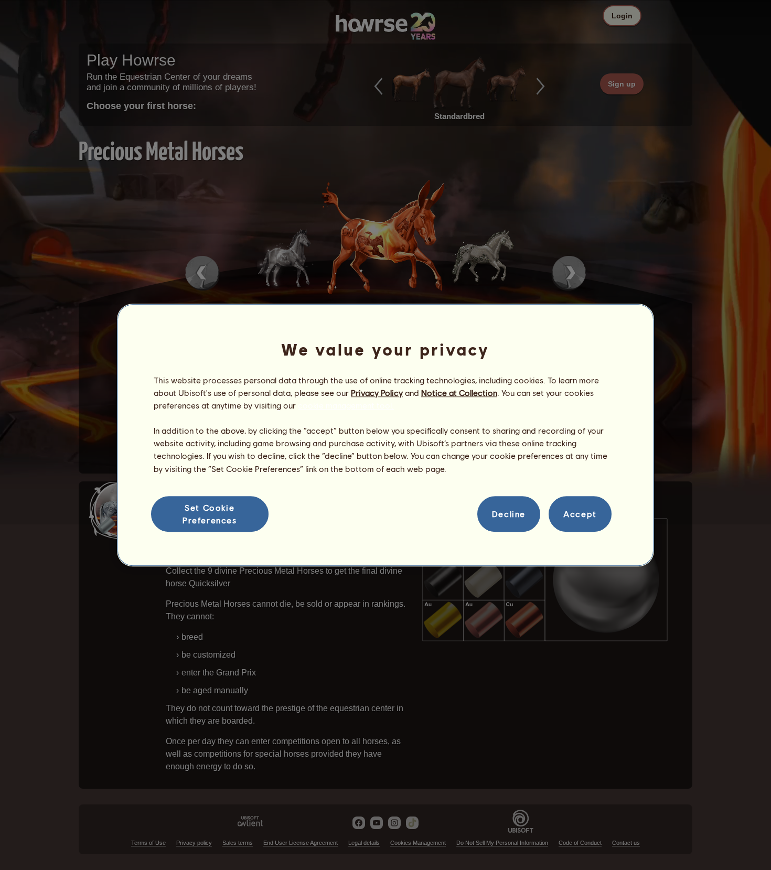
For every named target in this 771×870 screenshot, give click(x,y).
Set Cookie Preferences (210, 513)
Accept (580, 514)
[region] (385, 435)
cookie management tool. (346, 405)
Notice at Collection (459, 393)
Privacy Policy (377, 393)
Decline (509, 514)
